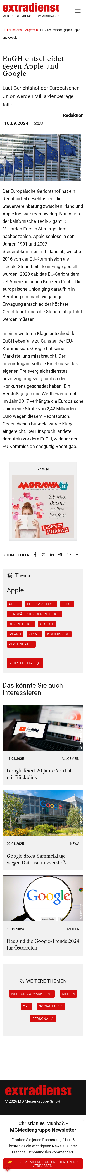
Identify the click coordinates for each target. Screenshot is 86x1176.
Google (47, 624)
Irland (15, 634)
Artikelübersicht (13, 30)
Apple (14, 604)
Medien (73, 929)
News (74, 844)
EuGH (67, 604)
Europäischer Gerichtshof (34, 614)
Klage (34, 634)
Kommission (58, 634)
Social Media (51, 1006)
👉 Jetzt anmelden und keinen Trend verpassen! (43, 1163)
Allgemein (31, 30)
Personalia (43, 1018)
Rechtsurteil (21, 644)
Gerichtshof (21, 624)
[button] (7, 1168)
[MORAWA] (43, 501)
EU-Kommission (41, 604)
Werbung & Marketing (32, 994)
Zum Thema (21, 662)
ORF (26, 1006)
